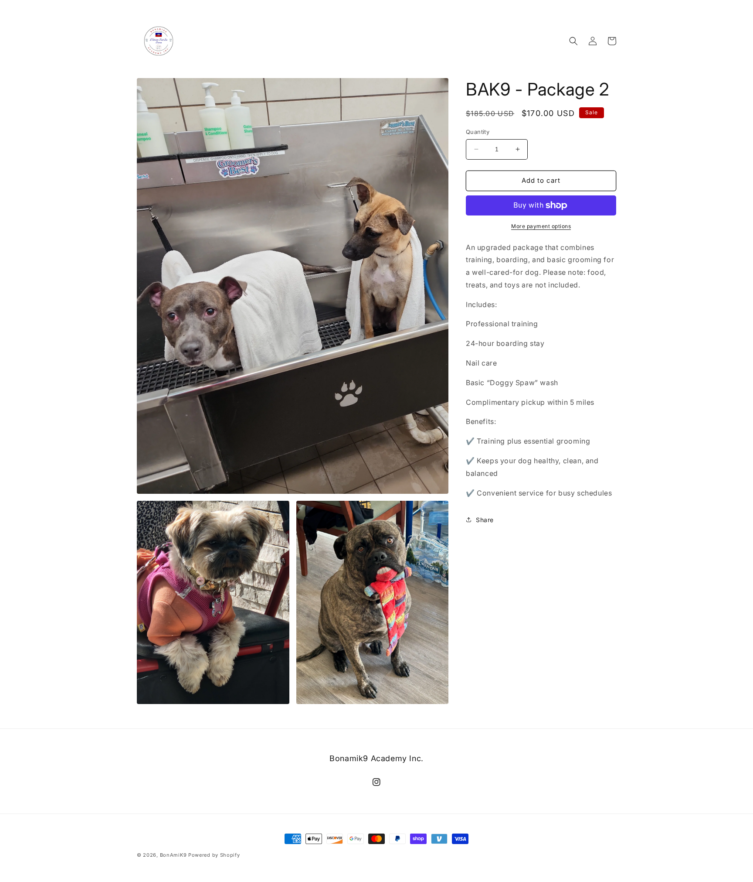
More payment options (541, 226)
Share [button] (485, 519)
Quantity (477, 131)
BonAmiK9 (173, 855)
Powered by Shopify (214, 855)
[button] (573, 41)
